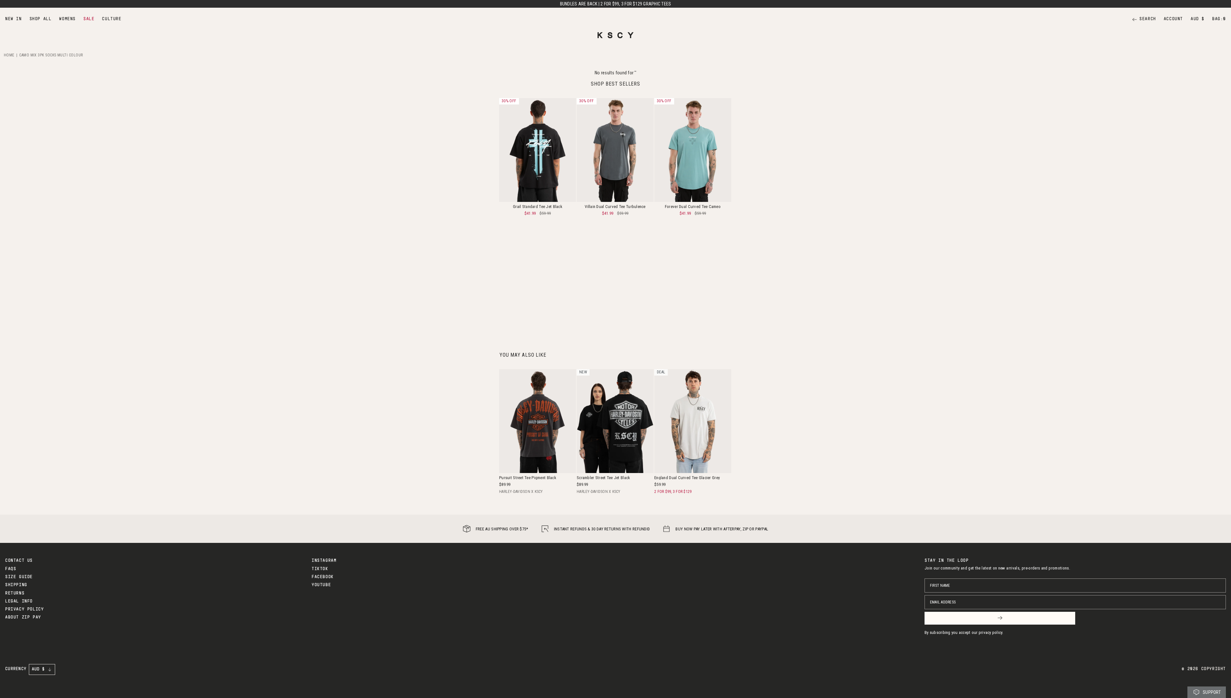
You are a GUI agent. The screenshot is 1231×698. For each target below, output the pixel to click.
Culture (111, 19)
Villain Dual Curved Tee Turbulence (615, 206)
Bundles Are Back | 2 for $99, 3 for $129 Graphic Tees (615, 3)
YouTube (321, 585)
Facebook (323, 577)
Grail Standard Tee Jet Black (537, 206)
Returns (14, 593)
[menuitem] (13, 19)
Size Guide (19, 577)
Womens (67, 19)
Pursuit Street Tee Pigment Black (527, 478)
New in (13, 19)
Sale (88, 19)
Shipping (16, 585)
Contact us (19, 561)
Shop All (40, 19)
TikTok (320, 569)
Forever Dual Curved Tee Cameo (693, 206)
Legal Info (19, 601)
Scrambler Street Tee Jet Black (603, 478)
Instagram (324, 561)
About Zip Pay (23, 617)
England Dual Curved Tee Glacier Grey (687, 478)
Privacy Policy (24, 609)
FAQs (10, 569)
